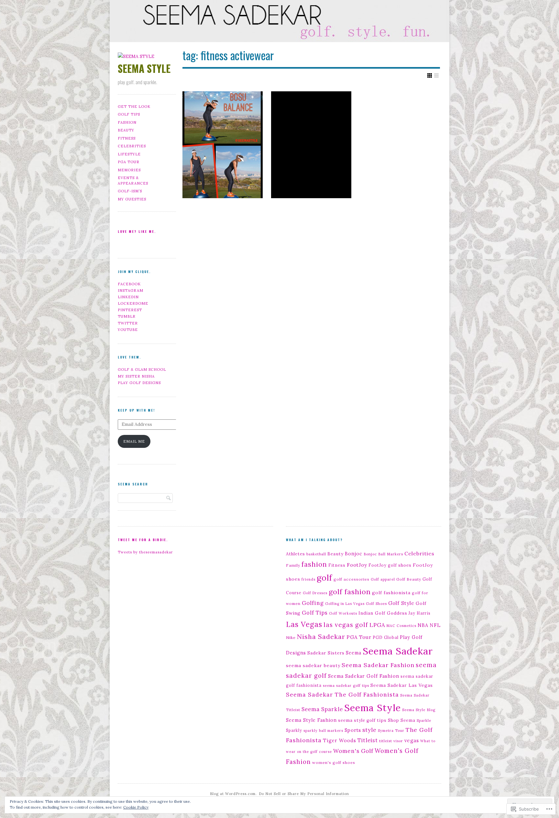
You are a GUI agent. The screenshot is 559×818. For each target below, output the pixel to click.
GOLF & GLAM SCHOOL (142, 369)
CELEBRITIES (132, 146)
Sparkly (294, 730)
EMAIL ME (134, 441)
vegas (411, 740)
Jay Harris (420, 613)
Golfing (313, 603)
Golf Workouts (343, 613)
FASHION (127, 122)
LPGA (377, 625)
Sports (353, 730)
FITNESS (127, 138)
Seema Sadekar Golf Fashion (363, 676)
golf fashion (350, 591)
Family (293, 565)
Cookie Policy (135, 807)
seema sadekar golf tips (346, 685)
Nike (291, 637)
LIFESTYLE (129, 154)
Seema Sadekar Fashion (378, 665)
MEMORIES (129, 170)
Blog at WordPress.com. (233, 793)
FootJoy (357, 565)
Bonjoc (353, 554)
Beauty (335, 554)
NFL (435, 625)
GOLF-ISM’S (130, 191)
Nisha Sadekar (321, 636)
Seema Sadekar (398, 651)
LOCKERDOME (133, 303)
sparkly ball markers (323, 730)
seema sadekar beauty (313, 665)
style (369, 729)
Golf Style (401, 603)
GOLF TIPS (129, 114)
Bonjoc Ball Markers (383, 554)
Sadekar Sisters (326, 653)
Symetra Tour (391, 730)
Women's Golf (353, 751)
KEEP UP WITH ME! (136, 410)
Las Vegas (304, 624)
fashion (314, 564)
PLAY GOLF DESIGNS (139, 383)
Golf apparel (383, 579)
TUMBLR (127, 316)
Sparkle (424, 720)
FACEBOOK (129, 284)
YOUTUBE (128, 329)
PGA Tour (358, 637)
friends (308, 579)
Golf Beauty (408, 579)
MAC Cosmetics (401, 625)
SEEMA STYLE (144, 68)
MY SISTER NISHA (136, 376)
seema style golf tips (362, 720)
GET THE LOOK (134, 106)
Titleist (367, 740)
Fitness (336, 565)
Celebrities (419, 553)
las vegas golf (345, 625)
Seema (353, 653)
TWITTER (128, 323)
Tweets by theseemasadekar (145, 552)
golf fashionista (391, 593)
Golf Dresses (315, 593)
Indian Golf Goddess (382, 613)
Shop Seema (401, 720)
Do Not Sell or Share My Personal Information (304, 793)
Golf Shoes (376, 603)
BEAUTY (126, 130)
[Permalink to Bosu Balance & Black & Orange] (222, 144)
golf (324, 577)
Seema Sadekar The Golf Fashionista (342, 694)
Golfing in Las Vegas (345, 603)
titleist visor (391, 741)
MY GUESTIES (132, 199)
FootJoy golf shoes (389, 565)
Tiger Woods (339, 740)
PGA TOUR (128, 162)
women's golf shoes (333, 762)
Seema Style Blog (418, 710)
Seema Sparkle (322, 709)
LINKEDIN (128, 297)
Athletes (295, 554)
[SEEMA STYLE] (279, 22)
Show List (436, 75)
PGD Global (386, 637)
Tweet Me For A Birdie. (143, 539)
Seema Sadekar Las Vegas (401, 685)
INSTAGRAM (130, 290)
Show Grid (429, 75)
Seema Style (372, 708)
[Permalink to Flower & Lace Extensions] (311, 144)
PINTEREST (130, 310)
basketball (316, 554)
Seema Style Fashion (311, 720)
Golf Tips (315, 612)
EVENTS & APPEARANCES (133, 181)
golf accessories (351, 579)
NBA (423, 625)
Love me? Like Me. (137, 231)
